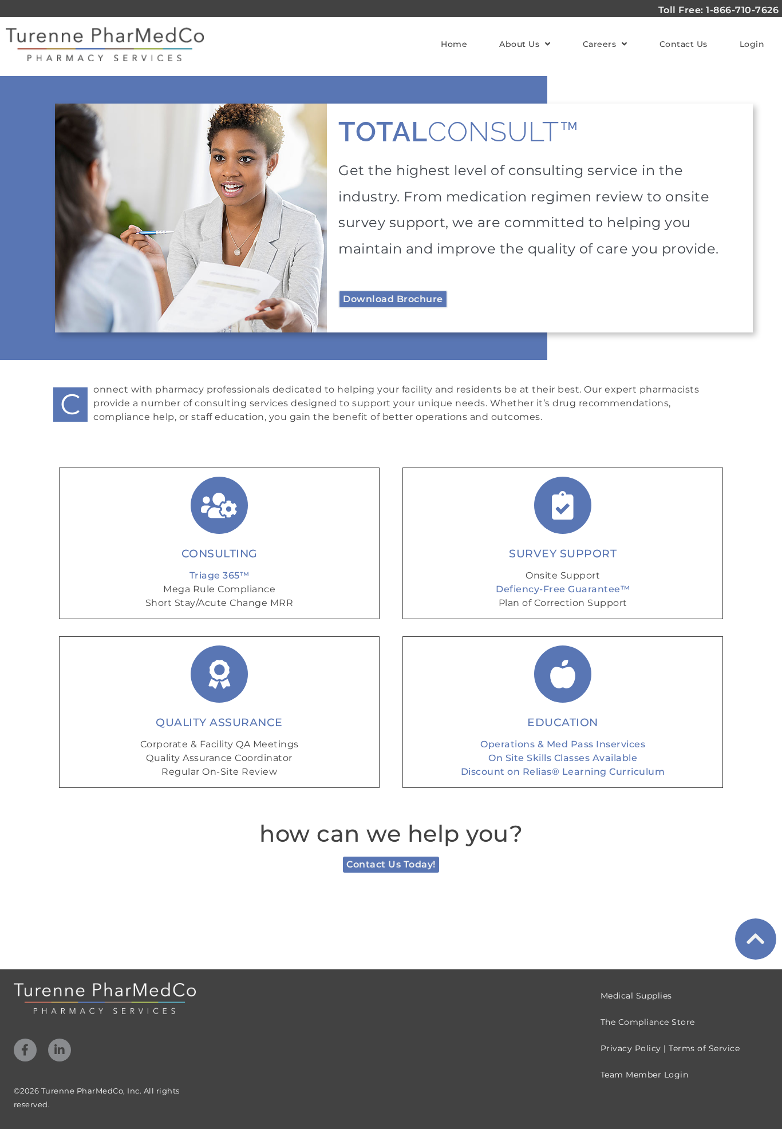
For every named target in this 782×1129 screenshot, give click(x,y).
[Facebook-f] (25, 1050)
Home (454, 44)
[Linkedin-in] (59, 1050)
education (562, 722)
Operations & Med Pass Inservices (562, 744)
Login (752, 44)
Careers (600, 44)
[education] (562, 674)
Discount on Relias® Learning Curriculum (563, 771)
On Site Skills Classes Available (562, 757)
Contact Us (683, 44)
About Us (519, 44)
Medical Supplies (636, 996)
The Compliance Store (648, 1022)
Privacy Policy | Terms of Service (670, 1048)
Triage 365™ (219, 575)
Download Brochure (393, 299)
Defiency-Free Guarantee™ (563, 589)
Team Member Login (645, 1074)
